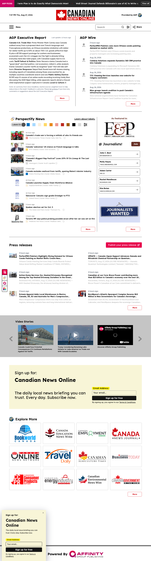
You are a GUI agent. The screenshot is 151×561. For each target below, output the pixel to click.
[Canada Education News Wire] (59, 433)
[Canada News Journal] (126, 433)
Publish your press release (122, 245)
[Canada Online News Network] (25, 456)
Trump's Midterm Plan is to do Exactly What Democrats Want (37, 3)
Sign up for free (114, 398)
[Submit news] (4, 272)
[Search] (122, 27)
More (62, 98)
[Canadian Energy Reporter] (59, 479)
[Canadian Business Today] (126, 456)
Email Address (100, 388)
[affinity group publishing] (4, 283)
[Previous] (11, 338)
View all (145, 3)
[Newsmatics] (4, 289)
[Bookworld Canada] (25, 433)
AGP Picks (7, 3)
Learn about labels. (84, 118)
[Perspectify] (4, 277)
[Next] (140, 338)
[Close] (43, 513)
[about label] (27, 138)
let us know (54, 89)
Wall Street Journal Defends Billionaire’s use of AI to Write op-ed (109, 3)
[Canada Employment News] (92, 433)
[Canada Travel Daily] (59, 456)
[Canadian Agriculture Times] (92, 456)
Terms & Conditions (127, 402)
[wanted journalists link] (119, 129)
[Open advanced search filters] (128, 27)
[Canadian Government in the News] (126, 479)
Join (136, 144)
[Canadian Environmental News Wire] (92, 479)
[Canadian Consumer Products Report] (25, 479)
